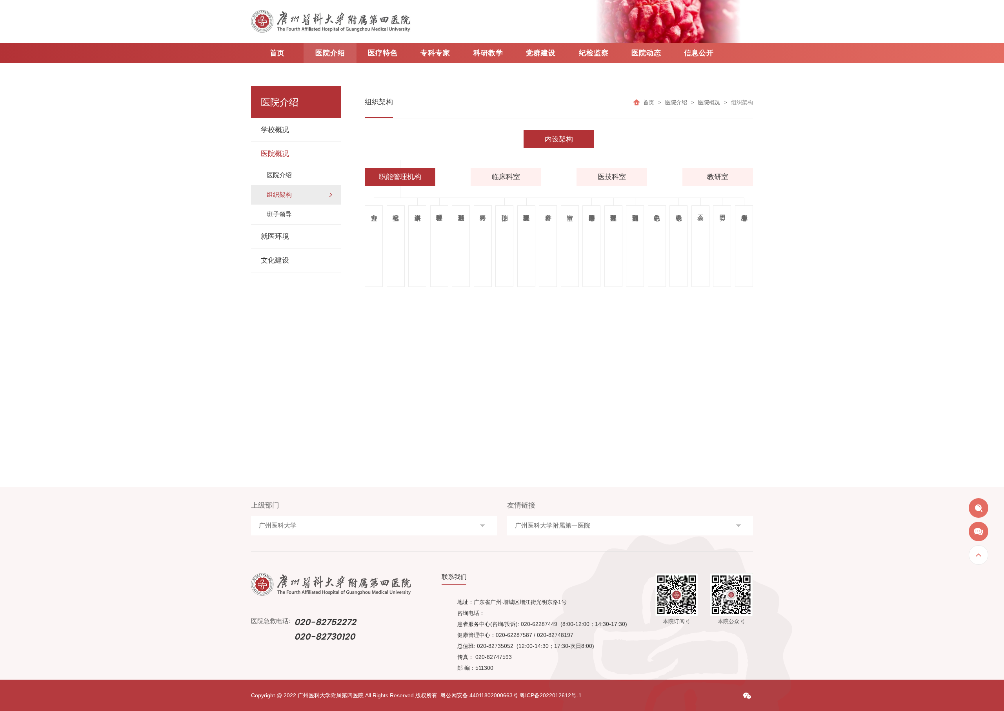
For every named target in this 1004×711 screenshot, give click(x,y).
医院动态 (646, 53)
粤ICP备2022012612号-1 (551, 695)
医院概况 (709, 102)
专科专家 (435, 53)
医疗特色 (383, 53)
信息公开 (699, 53)
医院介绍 (330, 53)
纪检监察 (594, 53)
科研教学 (488, 53)
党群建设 (541, 53)
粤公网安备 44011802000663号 (479, 695)
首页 (277, 53)
